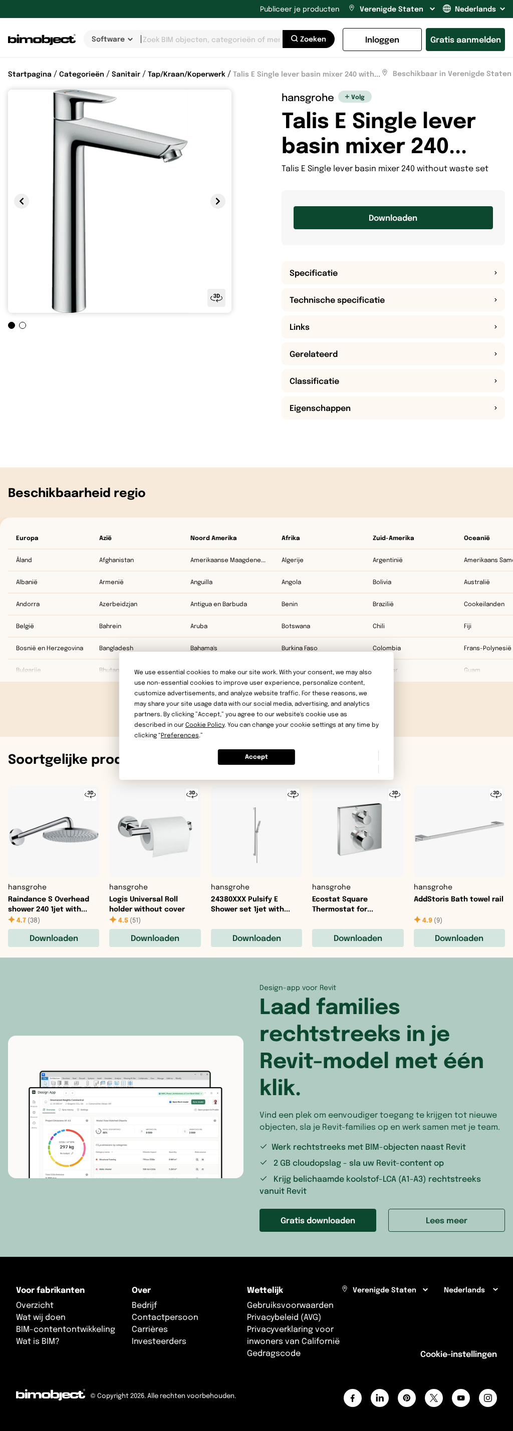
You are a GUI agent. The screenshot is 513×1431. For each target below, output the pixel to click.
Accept (256, 756)
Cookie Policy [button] (204, 724)
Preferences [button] (180, 735)
